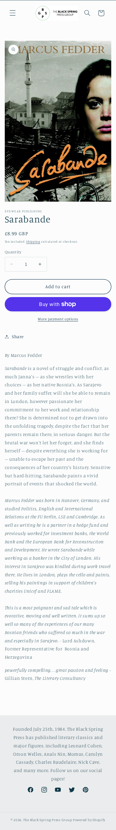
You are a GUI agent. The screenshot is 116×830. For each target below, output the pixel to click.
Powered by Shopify (89, 820)
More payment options (58, 319)
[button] (12, 13)
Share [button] (18, 336)
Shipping (33, 241)
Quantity (13, 252)
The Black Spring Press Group (47, 820)
